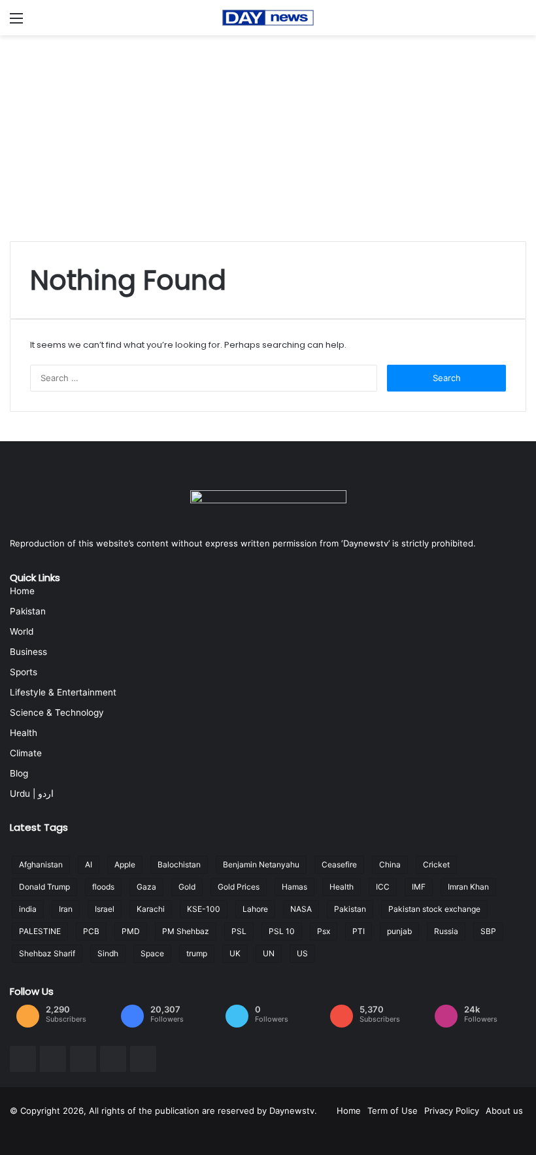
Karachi (151, 909)
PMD (131, 931)
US (302, 953)
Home (22, 591)
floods (103, 887)
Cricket (436, 864)
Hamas (294, 887)
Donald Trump (44, 887)
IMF (419, 887)
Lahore (255, 909)
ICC (383, 887)
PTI (358, 931)
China (390, 864)
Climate (26, 753)
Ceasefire (339, 864)
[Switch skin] (519, 22)
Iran (66, 909)
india (28, 909)
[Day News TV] (268, 17)
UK (235, 953)
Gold (186, 887)
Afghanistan (41, 864)
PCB (91, 931)
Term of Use (392, 1110)
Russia (446, 931)
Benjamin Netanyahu (261, 864)
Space (152, 953)
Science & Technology (57, 712)
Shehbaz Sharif (47, 953)
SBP (488, 931)
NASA (301, 909)
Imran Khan (468, 887)
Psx (323, 931)
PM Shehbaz (185, 931)
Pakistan (28, 611)
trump (196, 953)
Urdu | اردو (32, 793)
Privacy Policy (451, 1110)
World (21, 631)
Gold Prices (239, 887)
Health (23, 733)
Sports (23, 672)
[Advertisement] (268, 133)
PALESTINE (40, 931)
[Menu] (16, 22)
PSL (238, 931)
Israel (104, 909)
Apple (124, 864)
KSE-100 (203, 909)
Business (28, 651)
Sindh (107, 953)
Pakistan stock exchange (434, 909)
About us (504, 1110)
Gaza (146, 887)
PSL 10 (282, 931)
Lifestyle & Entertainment (63, 692)
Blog (19, 773)
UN (269, 953)
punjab (399, 931)
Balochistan (179, 864)
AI (88, 864)
